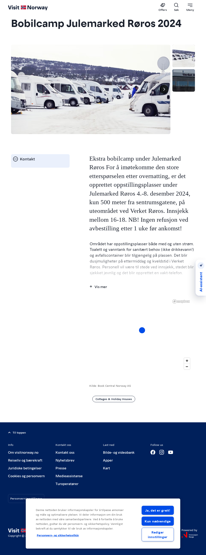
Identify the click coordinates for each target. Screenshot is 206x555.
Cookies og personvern (26, 475)
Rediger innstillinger (158, 534)
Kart (106, 468)
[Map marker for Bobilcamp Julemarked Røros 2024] (142, 330)
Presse (61, 468)
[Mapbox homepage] (181, 301)
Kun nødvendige (158, 521)
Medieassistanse (69, 475)
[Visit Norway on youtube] (170, 452)
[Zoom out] (187, 366)
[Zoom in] (187, 361)
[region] (142, 334)
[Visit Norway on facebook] (152, 452)
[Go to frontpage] (33, 7)
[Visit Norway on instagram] (161, 452)
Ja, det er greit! (157, 510)
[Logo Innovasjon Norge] (189, 535)
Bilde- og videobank (118, 452)
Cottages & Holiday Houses (114, 399)
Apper (108, 460)
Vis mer (101, 286)
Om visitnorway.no (23, 452)
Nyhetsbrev (65, 460)
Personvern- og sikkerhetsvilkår (58, 535)
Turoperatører (67, 483)
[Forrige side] (17, 89)
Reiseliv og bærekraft (25, 460)
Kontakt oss (65, 452)
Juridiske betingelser (25, 468)
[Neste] (164, 89)
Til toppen (19, 432)
